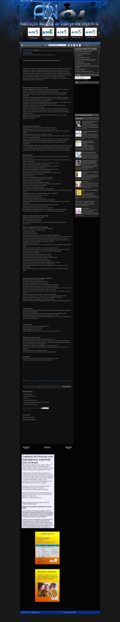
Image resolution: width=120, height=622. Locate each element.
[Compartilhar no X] (46, 408)
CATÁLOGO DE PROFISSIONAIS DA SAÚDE (86, 59)
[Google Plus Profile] (71, 45)
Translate (86, 79)
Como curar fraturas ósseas (30, 400)
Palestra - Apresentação (29, 396)
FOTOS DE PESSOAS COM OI (82, 57)
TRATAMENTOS (79, 55)
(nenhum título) (85, 181)
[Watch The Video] (69, 45)
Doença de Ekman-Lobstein (30, 404)
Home (25, 50)
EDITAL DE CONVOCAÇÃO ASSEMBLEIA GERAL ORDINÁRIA (48, 38)
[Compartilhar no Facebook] (48, 408)
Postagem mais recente (26, 448)
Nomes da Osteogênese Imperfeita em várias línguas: (36, 402)
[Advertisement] (87, 228)
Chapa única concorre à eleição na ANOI (34, 38)
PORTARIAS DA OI (80, 62)
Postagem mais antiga (68, 448)
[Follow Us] (74, 45)
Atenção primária (28, 394)
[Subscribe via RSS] (80, 45)
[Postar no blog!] (45, 408)
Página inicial (47, 447)
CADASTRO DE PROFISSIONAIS (83, 64)
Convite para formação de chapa (62, 38)
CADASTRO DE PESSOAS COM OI (83, 51)
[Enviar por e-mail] (43, 408)
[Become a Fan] (77, 45)
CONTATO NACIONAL (81, 69)
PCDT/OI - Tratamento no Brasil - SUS (84, 71)
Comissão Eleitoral (91, 37)
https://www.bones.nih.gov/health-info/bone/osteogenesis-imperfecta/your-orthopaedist (49, 380)
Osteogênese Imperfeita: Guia (88, 152)
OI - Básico (29, 50)
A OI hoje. (26, 398)
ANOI (29, 612)
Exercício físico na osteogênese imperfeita (85, 201)
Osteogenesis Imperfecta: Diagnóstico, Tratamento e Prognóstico (88, 143)
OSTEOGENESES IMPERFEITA (83, 53)
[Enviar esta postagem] (41, 408)
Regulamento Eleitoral (76, 37)
